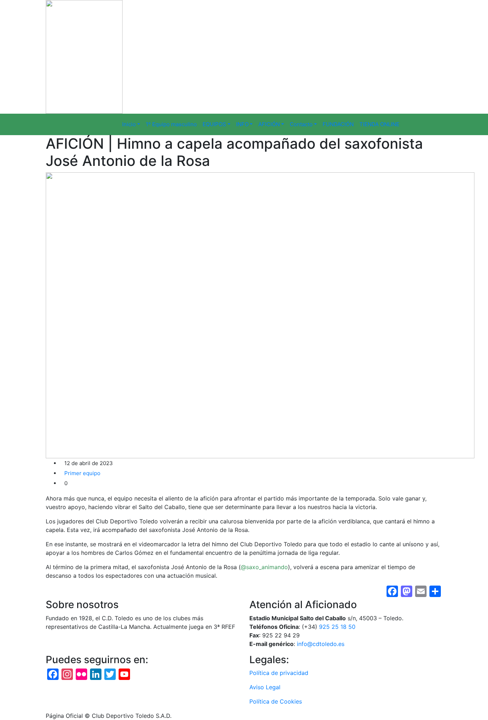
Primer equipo (82, 473)
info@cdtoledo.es (320, 643)
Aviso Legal (264, 687)
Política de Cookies (275, 701)
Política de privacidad (278, 672)
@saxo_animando (264, 567)
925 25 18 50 (337, 626)
